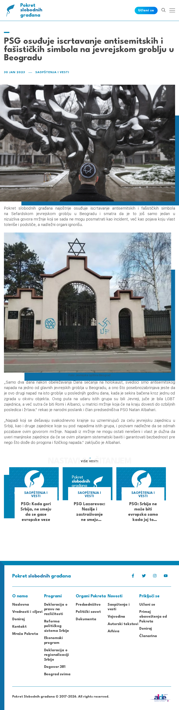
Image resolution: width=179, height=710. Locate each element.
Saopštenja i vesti (52, 72)
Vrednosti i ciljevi (27, 612)
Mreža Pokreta (25, 634)
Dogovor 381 (54, 667)
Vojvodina (116, 617)
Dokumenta (86, 619)
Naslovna (20, 605)
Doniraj (18, 619)
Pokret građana (31, 10)
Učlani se (147, 605)
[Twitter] (144, 577)
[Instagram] (155, 577)
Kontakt (19, 627)
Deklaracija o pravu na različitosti (55, 609)
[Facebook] (133, 577)
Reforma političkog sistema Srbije (56, 626)
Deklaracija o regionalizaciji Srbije (56, 655)
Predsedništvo (88, 605)
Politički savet (88, 612)
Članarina (148, 636)
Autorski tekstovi (123, 624)
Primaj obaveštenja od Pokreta (153, 616)
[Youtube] (166, 577)
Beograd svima (57, 674)
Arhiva (113, 631)
